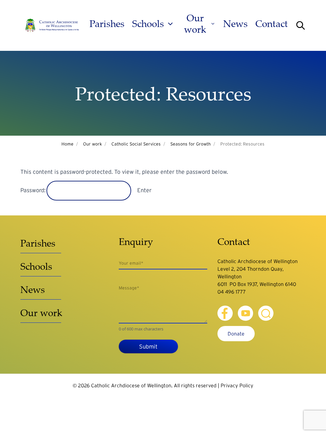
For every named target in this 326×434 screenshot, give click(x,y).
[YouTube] (245, 313)
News (235, 24)
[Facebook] (225, 313)
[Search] (300, 25)
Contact (271, 24)
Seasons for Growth (190, 143)
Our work (195, 24)
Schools (148, 24)
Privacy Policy (237, 385)
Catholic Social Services (136, 143)
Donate (236, 333)
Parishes (106, 24)
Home (67, 143)
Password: (33, 190)
